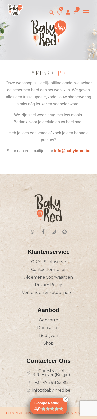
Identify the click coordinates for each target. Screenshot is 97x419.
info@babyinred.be (72, 151)
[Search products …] (51, 12)
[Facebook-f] (43, 231)
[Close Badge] (65, 399)
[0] (59, 12)
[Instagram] (54, 231)
